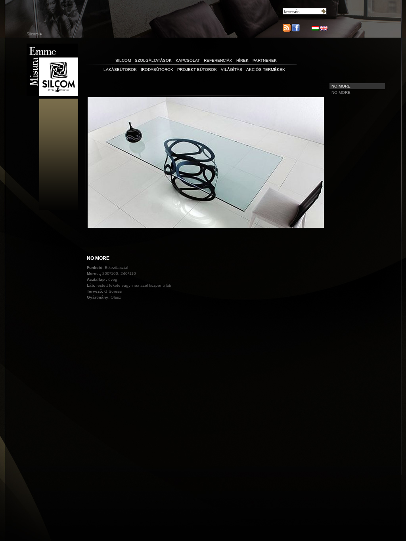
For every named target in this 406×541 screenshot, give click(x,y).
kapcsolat (188, 60)
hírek (242, 60)
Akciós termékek (265, 69)
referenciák (218, 60)
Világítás (231, 69)
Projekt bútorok (197, 69)
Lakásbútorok (120, 69)
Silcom (32, 34)
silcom (123, 60)
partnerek (265, 60)
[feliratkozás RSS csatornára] (287, 28)
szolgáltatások (153, 60)
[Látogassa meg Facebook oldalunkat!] (295, 30)
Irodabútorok (157, 69)
